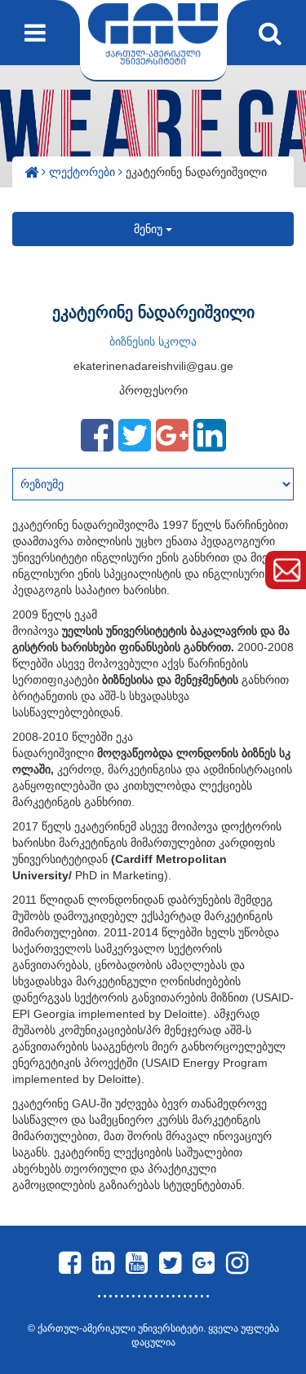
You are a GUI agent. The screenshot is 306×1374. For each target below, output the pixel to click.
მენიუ (150, 229)
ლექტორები (83, 171)
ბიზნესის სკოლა (153, 341)
